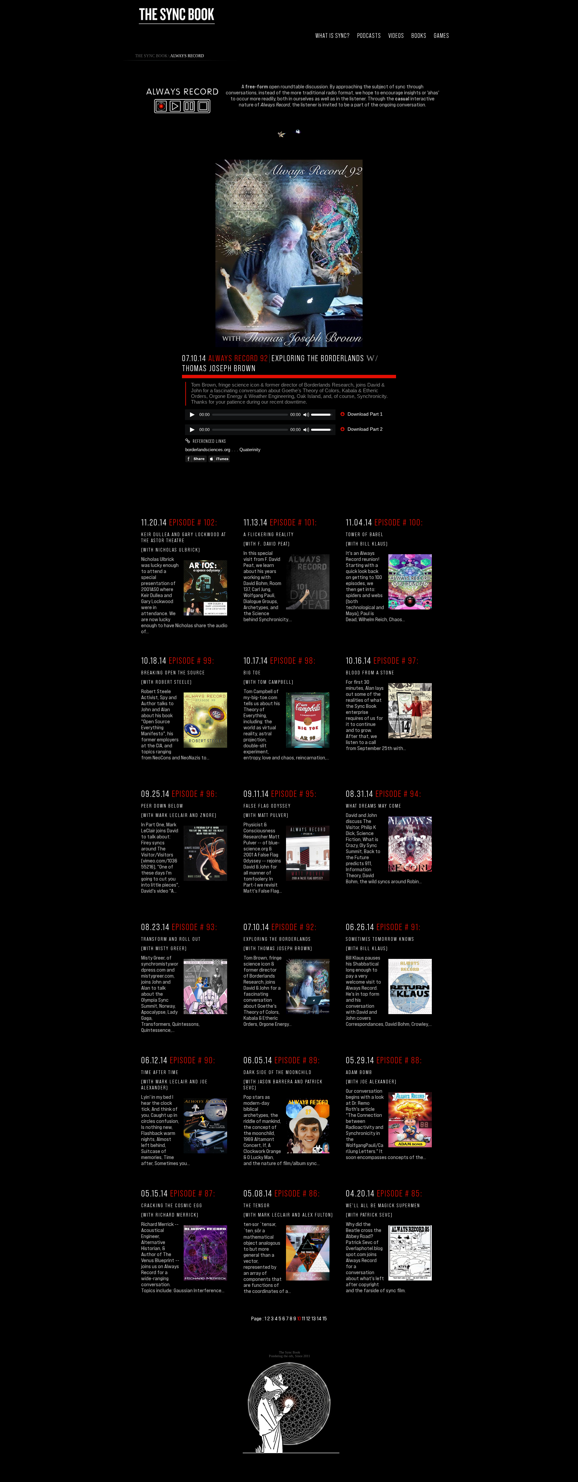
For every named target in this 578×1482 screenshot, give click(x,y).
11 (304, 1318)
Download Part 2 (365, 429)
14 (319, 1318)
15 (324, 1318)
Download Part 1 (365, 414)
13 (314, 1318)
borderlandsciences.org (207, 449)
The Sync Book (151, 56)
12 (308, 1318)
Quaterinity (250, 449)
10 (299, 1318)
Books (418, 35)
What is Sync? (332, 35)
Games (441, 35)
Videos (396, 35)
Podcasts (369, 35)
